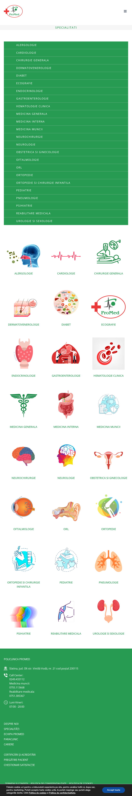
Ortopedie (24, 175)
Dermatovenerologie (34, 68)
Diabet (21, 75)
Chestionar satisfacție (19, 765)
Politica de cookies (81, 783)
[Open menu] (125, 11)
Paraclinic (11, 739)
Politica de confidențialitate (48, 783)
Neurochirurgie (29, 137)
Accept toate (113, 789)
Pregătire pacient (16, 760)
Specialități (11, 729)
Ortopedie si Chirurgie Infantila (43, 183)
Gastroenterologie (32, 98)
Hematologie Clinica (33, 106)
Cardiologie (26, 53)
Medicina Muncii (29, 129)
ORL (19, 167)
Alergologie (26, 45)
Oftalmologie (27, 160)
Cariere (9, 744)
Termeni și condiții (16, 783)
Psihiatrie (24, 205)
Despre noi (11, 724)
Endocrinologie (29, 91)
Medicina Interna (30, 121)
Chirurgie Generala (32, 60)
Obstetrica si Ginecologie (37, 152)
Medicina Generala (31, 114)
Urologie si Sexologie (34, 221)
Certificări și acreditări (20, 754)
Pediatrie (24, 190)
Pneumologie (27, 198)
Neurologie (26, 144)
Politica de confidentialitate (62, 792)
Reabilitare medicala (33, 213)
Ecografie (24, 83)
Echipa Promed (14, 734)
